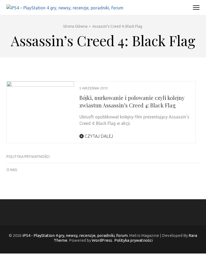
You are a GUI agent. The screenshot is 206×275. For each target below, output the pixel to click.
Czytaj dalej (98, 136)
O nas (11, 170)
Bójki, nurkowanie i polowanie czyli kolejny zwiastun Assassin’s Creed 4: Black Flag (131, 101)
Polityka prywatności (28, 156)
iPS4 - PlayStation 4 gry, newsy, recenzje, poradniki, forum (75, 235)
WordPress (102, 240)
